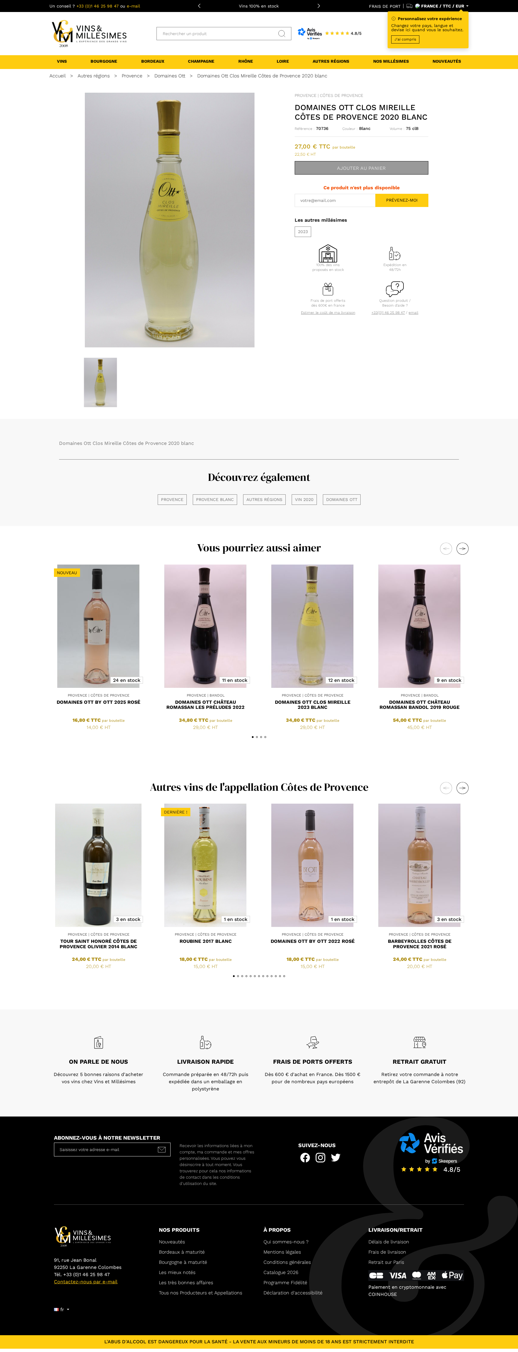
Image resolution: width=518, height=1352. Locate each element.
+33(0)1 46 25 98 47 (388, 312)
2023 (303, 231)
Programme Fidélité (285, 1282)
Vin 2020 (304, 499)
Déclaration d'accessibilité (293, 1293)
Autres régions (264, 499)
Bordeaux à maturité (182, 1252)
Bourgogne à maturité (183, 1262)
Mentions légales (282, 1252)
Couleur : (350, 129)
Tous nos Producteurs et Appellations (200, 1293)
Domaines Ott (341, 499)
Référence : (304, 129)
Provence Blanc (215, 499)
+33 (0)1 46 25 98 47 (97, 6)
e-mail (133, 6)
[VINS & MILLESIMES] (88, 33)
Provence (172, 499)
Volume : (397, 129)
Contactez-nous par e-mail (86, 1282)
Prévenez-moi (402, 200)
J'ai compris (405, 39)
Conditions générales (287, 1262)
